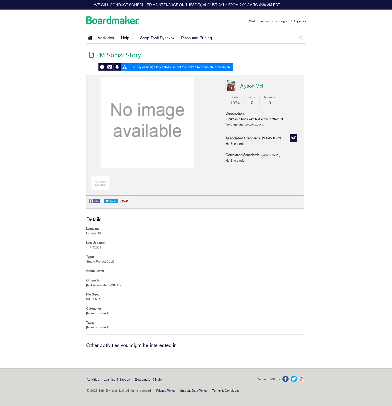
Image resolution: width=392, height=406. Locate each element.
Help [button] (125, 37)
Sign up (300, 21)
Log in (284, 21)
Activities (106, 37)
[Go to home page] (90, 38)
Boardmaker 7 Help (148, 379)
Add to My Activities (102, 67)
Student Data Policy (193, 390)
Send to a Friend (109, 67)
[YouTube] (302, 379)
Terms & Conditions (226, 390)
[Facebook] (285, 379)
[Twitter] (294, 379)
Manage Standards (293, 138)
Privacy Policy (165, 390)
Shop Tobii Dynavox (157, 37)
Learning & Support (117, 379)
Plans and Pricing (196, 37)
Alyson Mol (251, 86)
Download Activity (117, 67)
